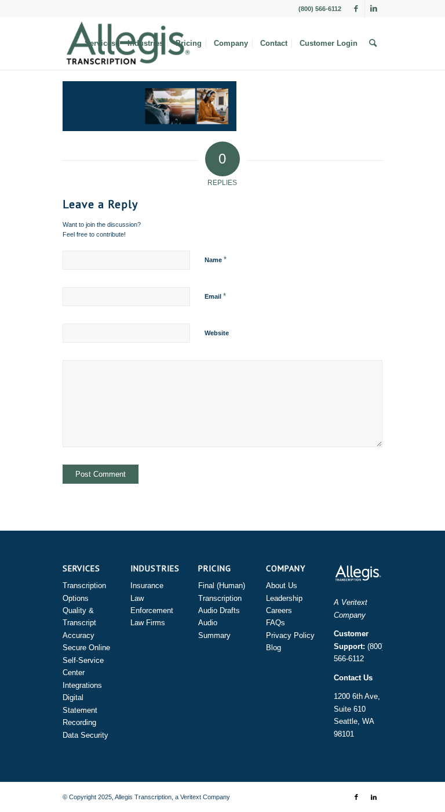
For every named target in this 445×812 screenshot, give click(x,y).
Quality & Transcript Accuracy (79, 623)
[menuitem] (100, 43)
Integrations (82, 685)
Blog (273, 647)
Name (216, 259)
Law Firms (147, 622)
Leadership (284, 598)
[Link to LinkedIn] (373, 8)
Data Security (85, 735)
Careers (279, 610)
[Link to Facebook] (356, 8)
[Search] (372, 43)
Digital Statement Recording (80, 710)
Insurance (146, 585)
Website (217, 332)
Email (215, 296)
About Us (281, 585)
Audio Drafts (219, 610)
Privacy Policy (290, 635)
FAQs (275, 622)
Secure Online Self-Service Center (86, 660)
